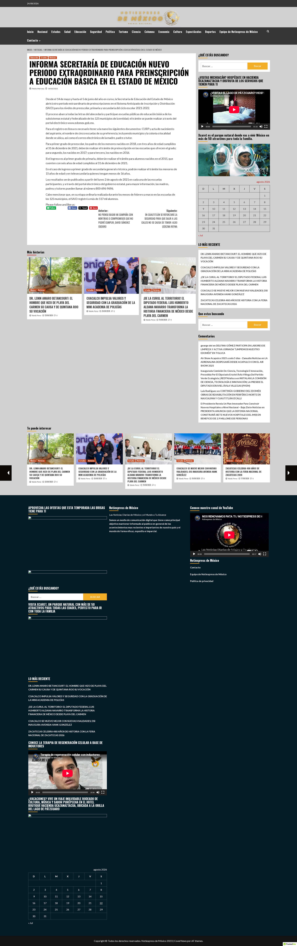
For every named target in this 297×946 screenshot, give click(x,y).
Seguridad (96, 32)
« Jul (200, 235)
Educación (80, 32)
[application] (234, 109)
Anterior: (115, 218)
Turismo (123, 32)
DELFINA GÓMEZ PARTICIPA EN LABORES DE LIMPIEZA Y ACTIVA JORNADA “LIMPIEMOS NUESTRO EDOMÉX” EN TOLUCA (233, 349)
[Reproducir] (202, 126)
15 (264, 208)
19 (234, 215)
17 (213, 215)
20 (244, 215)
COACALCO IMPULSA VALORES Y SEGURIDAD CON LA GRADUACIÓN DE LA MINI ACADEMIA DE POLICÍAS (110, 302)
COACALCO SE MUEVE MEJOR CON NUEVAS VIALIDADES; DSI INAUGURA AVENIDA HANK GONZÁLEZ (234, 292)
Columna (149, 32)
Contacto (32, 40)
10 (213, 208)
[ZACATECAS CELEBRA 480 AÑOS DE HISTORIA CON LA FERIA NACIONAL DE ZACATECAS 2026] (246, 448)
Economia (163, 32)
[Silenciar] (261, 126)
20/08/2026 (106, 311)
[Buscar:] (224, 66)
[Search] (268, 31)
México (33, 290)
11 (223, 208)
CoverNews (180, 940)
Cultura (177, 32)
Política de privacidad (201, 581)
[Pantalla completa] (265, 126)
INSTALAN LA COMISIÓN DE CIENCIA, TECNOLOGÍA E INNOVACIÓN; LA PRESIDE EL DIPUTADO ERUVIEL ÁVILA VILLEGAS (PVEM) (233, 382)
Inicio (30, 32)
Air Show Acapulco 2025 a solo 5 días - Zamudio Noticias (231, 358)
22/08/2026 (49, 315)
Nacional (42, 32)
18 (223, 215)
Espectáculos (193, 32)
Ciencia (136, 32)
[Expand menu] (39, 40)
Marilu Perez (36, 315)
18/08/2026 (196, 478)
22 (264, 215)
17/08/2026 (245, 478)
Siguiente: (159, 218)
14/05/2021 (53, 88)
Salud (67, 32)
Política (110, 32)
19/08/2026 (163, 319)
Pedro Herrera (38, 88)
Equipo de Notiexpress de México (239, 32)
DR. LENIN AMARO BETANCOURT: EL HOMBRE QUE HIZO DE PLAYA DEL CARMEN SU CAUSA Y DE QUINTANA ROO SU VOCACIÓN (53, 305)
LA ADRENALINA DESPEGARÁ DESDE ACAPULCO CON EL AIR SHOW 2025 (234, 362)
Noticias (53, 57)
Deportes (210, 32)
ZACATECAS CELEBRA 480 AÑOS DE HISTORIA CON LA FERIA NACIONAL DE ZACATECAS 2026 (234, 302)
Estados (55, 32)
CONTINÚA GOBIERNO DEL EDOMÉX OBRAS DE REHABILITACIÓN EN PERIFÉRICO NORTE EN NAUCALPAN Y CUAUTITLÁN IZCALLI (231, 395)
